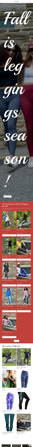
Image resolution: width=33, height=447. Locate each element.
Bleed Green (4, 367)
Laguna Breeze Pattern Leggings (7, 306)
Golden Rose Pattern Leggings (22, 256)
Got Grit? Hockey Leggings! (22, 367)
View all (16, 340)
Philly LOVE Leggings (21, 432)
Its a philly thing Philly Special (7, 432)
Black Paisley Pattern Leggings (7, 280)
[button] (3, 1)
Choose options (9, 235)
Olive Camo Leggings (20, 230)
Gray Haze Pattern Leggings (22, 306)
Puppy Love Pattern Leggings (7, 331)
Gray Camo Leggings (6, 230)
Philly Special (19, 388)
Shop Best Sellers (7, 196)
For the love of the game (6, 410)
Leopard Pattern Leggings (6, 256)
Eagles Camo (19, 410)
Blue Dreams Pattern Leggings (22, 280)
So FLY (3, 388)
